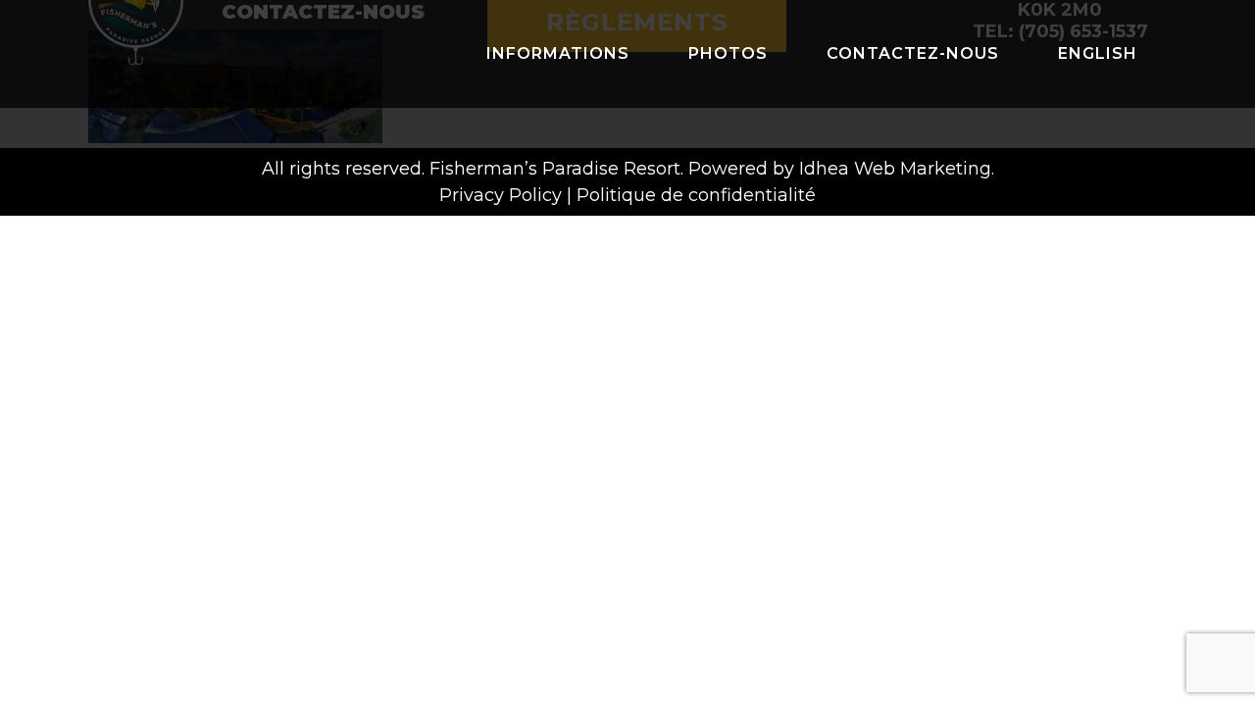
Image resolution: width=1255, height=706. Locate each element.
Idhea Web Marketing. (896, 168)
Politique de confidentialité (696, 195)
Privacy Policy (500, 195)
